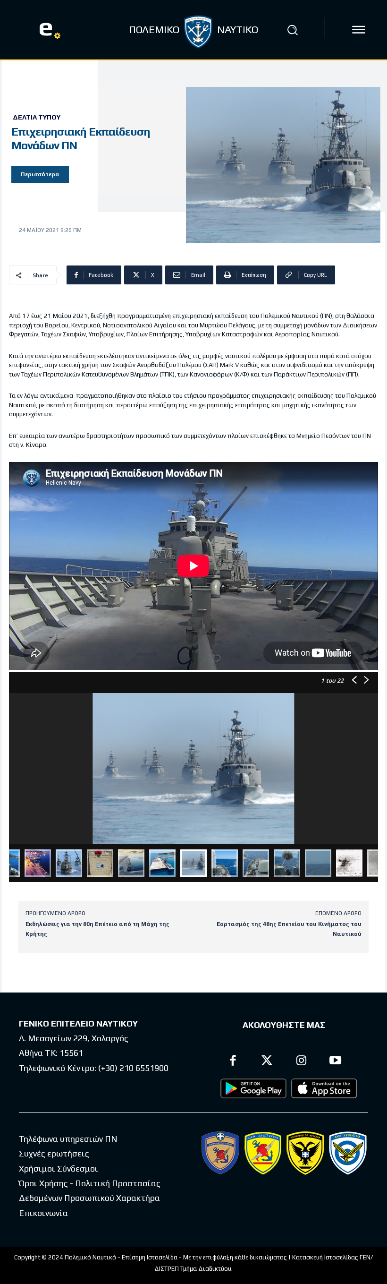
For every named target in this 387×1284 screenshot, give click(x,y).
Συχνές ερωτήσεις (54, 1153)
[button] (292, 30)
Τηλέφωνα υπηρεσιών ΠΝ (68, 1139)
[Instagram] (301, 1062)
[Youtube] (336, 1062)
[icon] (359, 30)
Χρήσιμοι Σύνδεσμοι (58, 1168)
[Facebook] (233, 1062)
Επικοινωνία (43, 1213)
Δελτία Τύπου (36, 117)
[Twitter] (267, 1062)
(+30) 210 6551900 (133, 1068)
